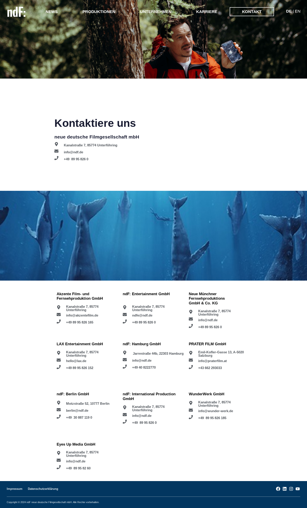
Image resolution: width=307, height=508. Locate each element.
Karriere (206, 11)
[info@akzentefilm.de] (87, 315)
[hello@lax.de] (87, 361)
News (52, 11)
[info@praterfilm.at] (219, 361)
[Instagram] (291, 489)
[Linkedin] (285, 489)
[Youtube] (298, 489)
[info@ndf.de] (154, 152)
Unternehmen (155, 11)
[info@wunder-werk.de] (219, 411)
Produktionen (98, 11)
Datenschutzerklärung (43, 488)
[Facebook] (278, 489)
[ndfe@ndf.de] (153, 315)
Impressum (14, 488)
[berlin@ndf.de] (87, 410)
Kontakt (252, 11)
